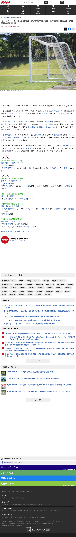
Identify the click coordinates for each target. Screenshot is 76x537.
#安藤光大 (59, 291)
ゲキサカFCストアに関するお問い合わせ (12, 525)
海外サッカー (25, 491)
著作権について (12, 521)
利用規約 (37, 521)
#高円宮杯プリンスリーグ (8, 281)
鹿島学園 (4, 163)
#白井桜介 (21, 294)
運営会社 (21, 521)
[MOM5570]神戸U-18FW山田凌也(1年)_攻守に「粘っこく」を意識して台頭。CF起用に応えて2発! (37, 333)
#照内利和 (40, 288)
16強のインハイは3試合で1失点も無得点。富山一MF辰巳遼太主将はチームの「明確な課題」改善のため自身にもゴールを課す (39, 355)
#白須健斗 (4, 288)
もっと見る (38, 361)
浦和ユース (16, 181)
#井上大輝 (47, 294)
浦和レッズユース (10, 122)
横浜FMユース (17, 163)
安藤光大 (29, 148)
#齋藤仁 (4, 294)
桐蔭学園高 (7, 135)
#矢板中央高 (18, 284)
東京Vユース (17, 221)
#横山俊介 (31, 288)
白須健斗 (53, 168)
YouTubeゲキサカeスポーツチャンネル (26, 504)
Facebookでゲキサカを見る (13, 462)
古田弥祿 (7, 224)
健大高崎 (15, 206)
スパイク (32, 491)
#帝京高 (21, 281)
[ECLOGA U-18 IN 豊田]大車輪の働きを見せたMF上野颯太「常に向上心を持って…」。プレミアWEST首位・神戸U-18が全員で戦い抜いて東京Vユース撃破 (40, 338)
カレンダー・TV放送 (29, 517)
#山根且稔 (13, 288)
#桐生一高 (46, 281)
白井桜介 (40, 127)
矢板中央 (4, 221)
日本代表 (4, 491)
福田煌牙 (25, 138)
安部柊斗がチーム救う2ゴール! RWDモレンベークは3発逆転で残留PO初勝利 (29, 324)
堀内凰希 (20, 224)
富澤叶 (3, 140)
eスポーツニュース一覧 (42, 510)
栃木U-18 (5, 181)
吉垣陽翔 (17, 138)
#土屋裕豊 (38, 294)
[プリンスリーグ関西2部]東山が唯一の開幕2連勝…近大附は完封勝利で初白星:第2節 (32, 320)
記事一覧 (22, 241)
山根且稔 (31, 127)
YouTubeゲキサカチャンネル (9, 504)
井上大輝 (26, 186)
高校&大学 (18, 491)
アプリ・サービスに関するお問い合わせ (43, 523)
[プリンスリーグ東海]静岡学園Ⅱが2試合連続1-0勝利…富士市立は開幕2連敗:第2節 (31, 316)
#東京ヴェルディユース (33, 281)
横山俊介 (32, 168)
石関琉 (50, 124)
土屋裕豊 (6, 151)
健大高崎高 (38, 135)
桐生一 (3, 196)
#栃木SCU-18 (50, 284)
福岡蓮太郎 (58, 135)
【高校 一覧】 (12, 26)
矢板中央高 (12, 114)
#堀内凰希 (50, 288)
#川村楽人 (59, 288)
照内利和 (48, 122)
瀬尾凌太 (34, 138)
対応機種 (4, 521)
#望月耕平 (22, 288)
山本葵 (6, 165)
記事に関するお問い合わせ (24, 523)
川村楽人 (45, 114)
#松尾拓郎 (39, 291)
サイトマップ (29, 521)
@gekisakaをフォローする (12, 458)
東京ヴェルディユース (54, 111)
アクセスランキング (17, 517)
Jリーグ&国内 (11, 491)
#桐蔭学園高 (39, 284)
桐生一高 (66, 146)
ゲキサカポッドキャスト (44, 504)
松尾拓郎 (8, 138)
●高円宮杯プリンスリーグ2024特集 (15, 232)
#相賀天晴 (12, 294)
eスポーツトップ (31, 510)
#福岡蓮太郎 (49, 291)
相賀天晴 (49, 127)
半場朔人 (62, 114)
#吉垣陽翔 (68, 288)
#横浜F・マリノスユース (59, 281)
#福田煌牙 (30, 291)
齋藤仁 (66, 168)
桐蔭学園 (4, 206)
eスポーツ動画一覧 (53, 510)
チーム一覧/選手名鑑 (40, 517)
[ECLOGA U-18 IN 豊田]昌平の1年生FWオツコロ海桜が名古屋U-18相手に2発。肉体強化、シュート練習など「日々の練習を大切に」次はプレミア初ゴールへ (39, 344)
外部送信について (59, 521)
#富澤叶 (30, 294)
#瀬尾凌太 (4, 291)
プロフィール (14, 241)
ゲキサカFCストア (6, 517)
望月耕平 (7, 168)
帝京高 (36, 146)
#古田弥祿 (13, 291)
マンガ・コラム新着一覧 (8, 510)
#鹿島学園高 (29, 284)
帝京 (12, 196)
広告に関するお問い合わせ (8, 523)
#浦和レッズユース (7, 284)
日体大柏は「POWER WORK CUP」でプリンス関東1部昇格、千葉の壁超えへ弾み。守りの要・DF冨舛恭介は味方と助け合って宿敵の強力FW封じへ (39, 349)
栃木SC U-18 (24, 122)
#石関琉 (67, 291)
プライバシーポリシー (47, 521)
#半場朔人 (70, 284)
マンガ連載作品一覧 (20, 510)
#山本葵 (22, 291)
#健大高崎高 (60, 284)
